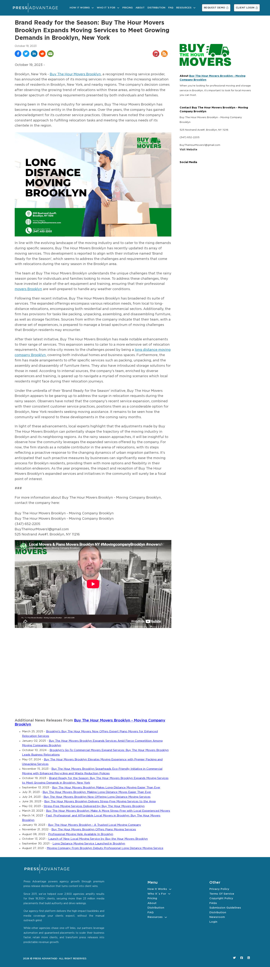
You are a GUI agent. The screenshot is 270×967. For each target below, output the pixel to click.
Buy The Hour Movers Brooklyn (75, 74)
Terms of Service (221, 894)
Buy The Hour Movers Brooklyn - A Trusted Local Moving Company (94, 825)
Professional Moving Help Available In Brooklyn (80, 834)
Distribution (156, 8)
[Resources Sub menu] (194, 8)
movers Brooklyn (28, 289)
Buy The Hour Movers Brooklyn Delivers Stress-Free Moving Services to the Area (100, 801)
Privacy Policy (219, 889)
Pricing (127, 8)
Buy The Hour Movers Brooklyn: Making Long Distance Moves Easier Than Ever (97, 792)
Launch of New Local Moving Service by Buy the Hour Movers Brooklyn (98, 839)
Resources (183, 8)
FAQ (170, 8)
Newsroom (217, 917)
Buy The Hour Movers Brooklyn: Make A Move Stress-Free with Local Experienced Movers (108, 811)
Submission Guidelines (225, 908)
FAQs (213, 903)
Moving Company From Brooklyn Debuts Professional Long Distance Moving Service (105, 848)
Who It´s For (106, 8)
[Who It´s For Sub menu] (118, 8)
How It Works (80, 8)
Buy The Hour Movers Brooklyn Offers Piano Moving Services (93, 829)
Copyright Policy (221, 898)
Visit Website (188, 150)
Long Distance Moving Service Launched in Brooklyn (89, 843)
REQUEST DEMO (214, 8)
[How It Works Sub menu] (92, 8)
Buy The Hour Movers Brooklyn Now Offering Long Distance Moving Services (97, 797)
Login (213, 922)
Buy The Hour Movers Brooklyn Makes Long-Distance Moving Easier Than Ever (106, 787)
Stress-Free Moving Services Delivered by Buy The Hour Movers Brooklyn (94, 806)
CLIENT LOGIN (245, 8)
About (140, 8)
